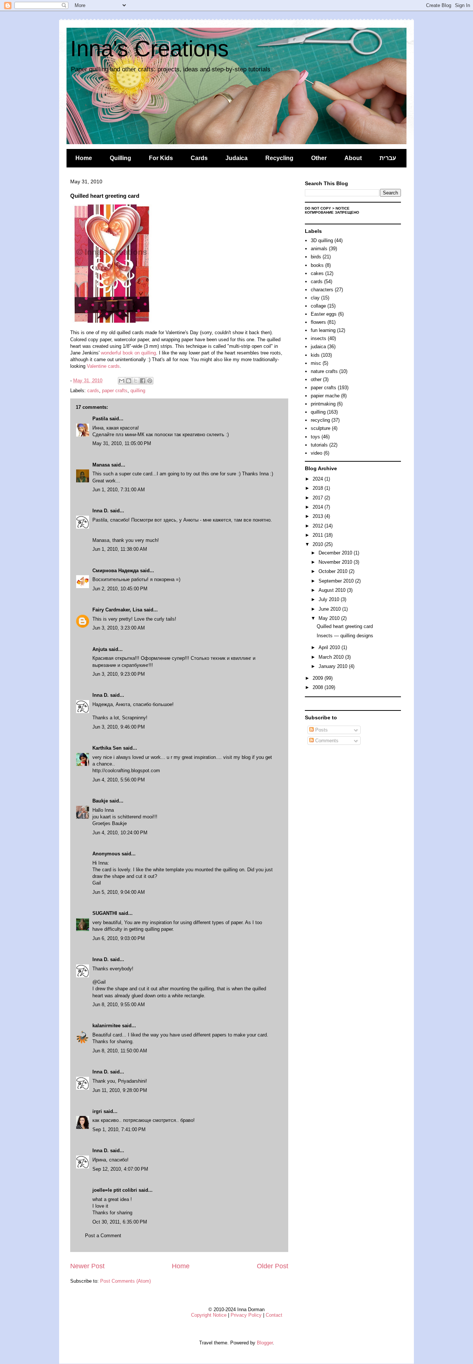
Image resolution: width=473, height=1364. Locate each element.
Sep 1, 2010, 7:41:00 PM (119, 1129)
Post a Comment (103, 1235)
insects (318, 338)
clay (315, 298)
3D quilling (322, 240)
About (353, 158)
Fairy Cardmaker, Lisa (117, 610)
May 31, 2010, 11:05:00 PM (121, 443)
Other (319, 158)
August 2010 (333, 590)
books (317, 265)
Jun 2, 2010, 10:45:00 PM (119, 588)
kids (315, 355)
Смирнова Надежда (115, 570)
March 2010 (332, 657)
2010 (318, 544)
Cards (199, 158)
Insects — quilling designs (345, 635)
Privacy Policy (246, 1315)
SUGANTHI (104, 913)
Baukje (100, 801)
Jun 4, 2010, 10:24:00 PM (119, 832)
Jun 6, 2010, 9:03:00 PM (118, 938)
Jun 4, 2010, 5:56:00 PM (118, 780)
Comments (326, 740)
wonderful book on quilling (128, 353)
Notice (343, 208)
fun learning (323, 330)
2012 (318, 526)
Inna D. (100, 510)
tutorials (319, 445)
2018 (318, 488)
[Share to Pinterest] (149, 380)
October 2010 (334, 571)
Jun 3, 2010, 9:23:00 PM (118, 674)
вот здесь (165, 520)
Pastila (100, 418)
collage (318, 306)
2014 (318, 507)
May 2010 (330, 618)
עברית (388, 158)
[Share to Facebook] (142, 380)
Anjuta (99, 649)
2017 (318, 498)
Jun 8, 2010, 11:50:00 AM (119, 1050)
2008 (318, 687)
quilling (137, 390)
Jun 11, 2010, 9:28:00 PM (119, 1090)
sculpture (320, 428)
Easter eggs (324, 314)
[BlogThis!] (128, 380)
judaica (318, 346)
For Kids (161, 158)
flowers (318, 322)
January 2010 (334, 666)
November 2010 (336, 562)
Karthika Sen (107, 748)
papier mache (325, 395)
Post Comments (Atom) (125, 1281)
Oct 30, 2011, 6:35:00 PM (119, 1222)
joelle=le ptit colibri (114, 1190)
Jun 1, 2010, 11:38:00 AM (119, 549)
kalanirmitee (106, 1025)
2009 (318, 678)
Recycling (279, 158)
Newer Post (87, 1266)
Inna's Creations (149, 48)
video (316, 453)
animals (319, 248)
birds (316, 256)
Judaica (236, 158)
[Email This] (121, 380)
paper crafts (114, 390)
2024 (318, 479)
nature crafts (324, 371)
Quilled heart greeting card (345, 626)
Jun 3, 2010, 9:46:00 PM (118, 727)
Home (83, 158)
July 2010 (330, 599)
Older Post (272, 1266)
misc (316, 363)
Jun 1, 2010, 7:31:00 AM (118, 489)
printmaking (323, 404)
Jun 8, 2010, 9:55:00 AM (118, 1004)
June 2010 (330, 609)
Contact (274, 1315)
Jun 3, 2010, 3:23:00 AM (118, 628)
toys (315, 437)
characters (322, 289)
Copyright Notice (209, 1315)
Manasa (101, 465)
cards (93, 390)
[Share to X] (135, 380)
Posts (321, 730)
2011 (318, 535)
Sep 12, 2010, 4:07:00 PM (120, 1169)
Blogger (265, 1343)
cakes (317, 273)
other (316, 379)
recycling (320, 420)
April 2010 (330, 647)
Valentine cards (103, 366)
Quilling (120, 158)
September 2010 (337, 581)
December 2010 (336, 553)
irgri (97, 1111)
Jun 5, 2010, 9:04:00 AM (118, 892)
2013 (318, 516)
